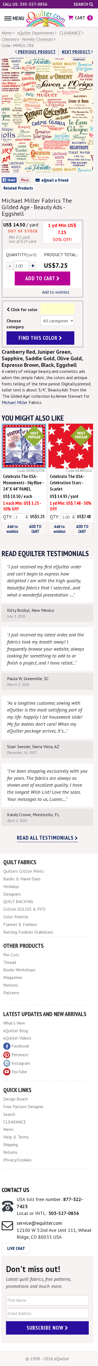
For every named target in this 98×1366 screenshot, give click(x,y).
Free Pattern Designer (23, 1106)
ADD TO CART (35, 529)
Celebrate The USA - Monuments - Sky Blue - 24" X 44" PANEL (23, 482)
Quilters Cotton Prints (23, 871)
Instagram (20, 1063)
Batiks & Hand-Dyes (22, 878)
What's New (14, 1023)
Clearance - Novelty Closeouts (27, 39)
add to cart (40, 278)
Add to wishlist (55, 292)
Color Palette (15, 916)
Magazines (13, 977)
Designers (12, 894)
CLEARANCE (70, 33)
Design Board (15, 1099)
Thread (9, 962)
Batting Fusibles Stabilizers (28, 932)
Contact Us (15, 1190)
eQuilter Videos (17, 1038)
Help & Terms (16, 1137)
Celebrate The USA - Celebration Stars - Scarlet (67, 482)
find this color (39, 337)
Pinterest (20, 1054)
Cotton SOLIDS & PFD (24, 909)
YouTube (19, 1071)
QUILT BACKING (18, 901)
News (8, 1129)
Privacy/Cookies (17, 1160)
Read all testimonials (46, 837)
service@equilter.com (39, 1223)
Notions (10, 985)
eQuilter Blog (15, 1030)
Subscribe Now (46, 1327)
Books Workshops (19, 969)
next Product (76, 51)
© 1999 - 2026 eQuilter (47, 1358)
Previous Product (36, 51)
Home (7, 33)
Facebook (20, 1046)
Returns (10, 1152)
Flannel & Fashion (20, 924)
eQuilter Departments (35, 33)
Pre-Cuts (11, 954)
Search (81, 4)
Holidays (11, 886)
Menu (18, 18)
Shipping (10, 1144)
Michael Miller (14, 402)
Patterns (11, 992)
